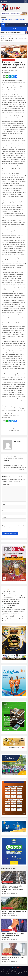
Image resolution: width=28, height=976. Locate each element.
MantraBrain (19, 973)
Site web (4, 517)
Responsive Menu (25, 1)
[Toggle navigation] (7, 24)
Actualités (5, 60)
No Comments (7, 72)
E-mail (4, 511)
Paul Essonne (14, 70)
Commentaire (6, 484)
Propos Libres (12, 60)
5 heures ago (7, 893)
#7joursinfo (4, 19)
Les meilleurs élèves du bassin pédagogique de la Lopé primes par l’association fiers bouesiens (14, 458)
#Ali (3, 21)
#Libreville (16, 19)
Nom (3, 504)
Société (10, 929)
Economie (11, 882)
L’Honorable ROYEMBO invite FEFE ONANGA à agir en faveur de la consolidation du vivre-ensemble (13, 467)
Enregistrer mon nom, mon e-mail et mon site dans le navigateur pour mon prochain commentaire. (13, 527)
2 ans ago (6, 70)
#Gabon (10, 19)
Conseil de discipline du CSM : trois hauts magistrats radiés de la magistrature (13, 935)
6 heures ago (7, 939)
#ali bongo (22, 19)
